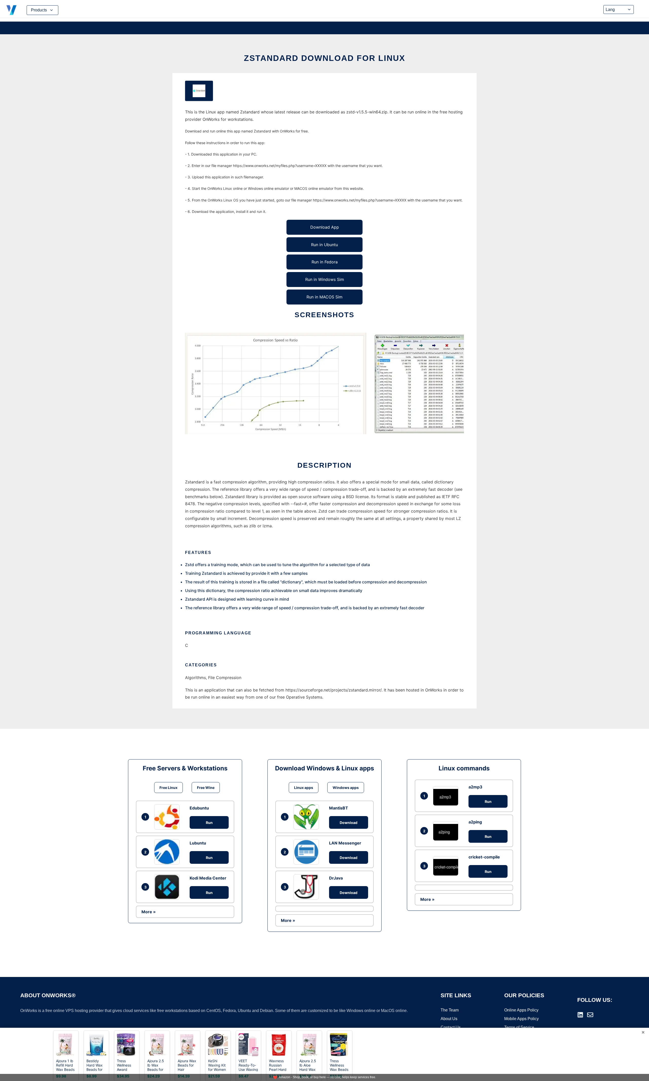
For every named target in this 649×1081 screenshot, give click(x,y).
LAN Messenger (345, 843)
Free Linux (168, 787)
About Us (449, 1019)
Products (39, 10)
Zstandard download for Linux (324, 58)
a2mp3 (475, 786)
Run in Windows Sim (324, 279)
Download (348, 822)
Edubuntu (199, 807)
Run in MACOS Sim (324, 296)
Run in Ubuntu (324, 244)
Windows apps (346, 787)
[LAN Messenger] (307, 852)
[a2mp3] (446, 796)
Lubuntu (198, 843)
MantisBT (338, 807)
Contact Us (451, 1027)
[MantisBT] (307, 817)
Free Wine (205, 787)
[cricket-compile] (446, 866)
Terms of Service (519, 1027)
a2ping (475, 821)
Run (209, 822)
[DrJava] (307, 887)
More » (148, 911)
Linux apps (303, 787)
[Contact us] (590, 1015)
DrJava (336, 878)
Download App (324, 227)
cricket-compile (484, 856)
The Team (450, 1010)
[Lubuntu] (168, 852)
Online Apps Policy (521, 1010)
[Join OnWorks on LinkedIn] (580, 1015)
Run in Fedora (325, 261)
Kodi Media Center (208, 878)
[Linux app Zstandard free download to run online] (199, 91)
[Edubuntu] (168, 817)
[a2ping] (446, 831)
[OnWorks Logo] (11, 10)
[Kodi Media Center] (168, 887)
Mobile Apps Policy (521, 1019)
